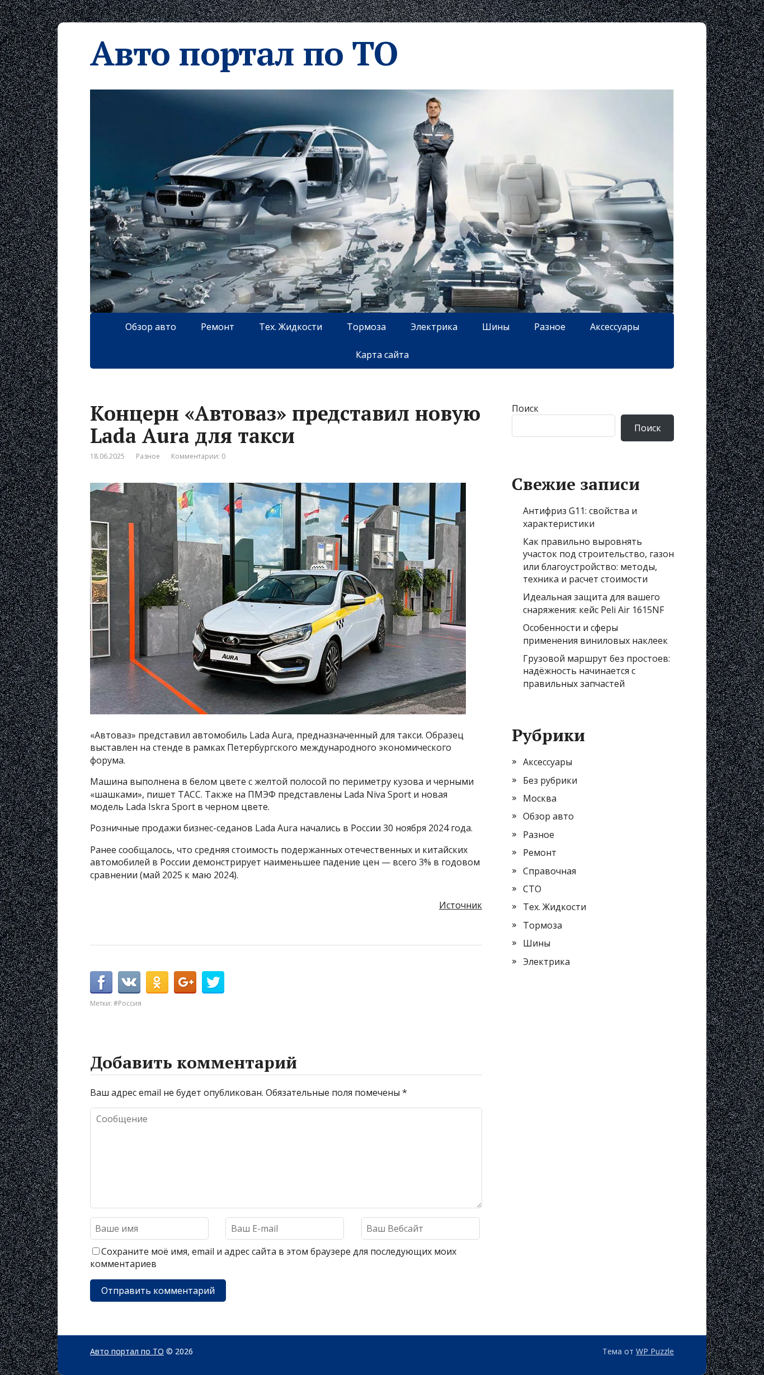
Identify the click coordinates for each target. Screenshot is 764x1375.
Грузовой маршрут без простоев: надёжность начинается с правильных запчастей (596, 671)
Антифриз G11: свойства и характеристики (580, 517)
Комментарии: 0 (198, 456)
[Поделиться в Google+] (185, 982)
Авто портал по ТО (244, 53)
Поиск (525, 408)
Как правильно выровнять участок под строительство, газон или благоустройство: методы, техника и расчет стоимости (598, 560)
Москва (540, 798)
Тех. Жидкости (290, 327)
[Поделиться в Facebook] (101, 982)
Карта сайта (382, 355)
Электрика (434, 327)
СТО (532, 889)
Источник (460, 905)
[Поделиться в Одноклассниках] (157, 982)
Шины (496, 327)
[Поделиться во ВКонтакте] (129, 982)
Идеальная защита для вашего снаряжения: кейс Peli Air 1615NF (593, 603)
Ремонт (217, 327)
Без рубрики (550, 780)
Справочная (549, 871)
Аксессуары (614, 327)
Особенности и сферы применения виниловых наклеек (595, 633)
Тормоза (366, 327)
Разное (549, 327)
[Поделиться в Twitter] (213, 982)
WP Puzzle (655, 1351)
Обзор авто (150, 327)
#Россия (128, 1003)
